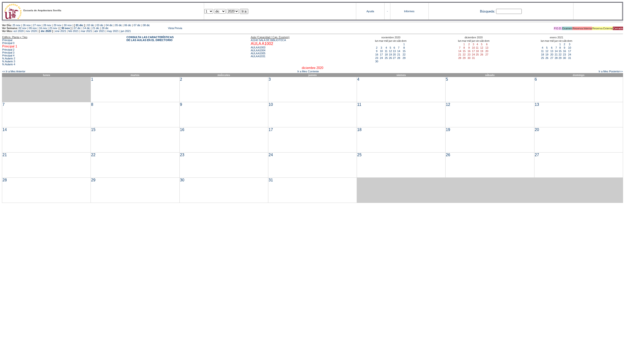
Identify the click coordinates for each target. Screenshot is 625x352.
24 (381, 57)
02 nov (23, 28)
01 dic (79, 25)
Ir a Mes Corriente (308, 71)
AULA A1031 (258, 56)
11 (386, 51)
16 (376, 54)
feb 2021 (73, 31)
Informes (409, 11)
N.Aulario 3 (8, 61)
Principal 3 (8, 52)
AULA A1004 (258, 50)
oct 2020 (18, 31)
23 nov (53, 28)
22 (404, 54)
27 (394, 57)
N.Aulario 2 (8, 58)
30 (376, 61)
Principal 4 (8, 55)
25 (386, 57)
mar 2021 (86, 31)
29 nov (57, 25)
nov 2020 (31, 31)
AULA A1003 (258, 47)
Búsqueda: (487, 11)
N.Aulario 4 (8, 64)
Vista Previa (145, 28)
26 (390, 57)
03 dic (100, 25)
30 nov (68, 25)
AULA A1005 (258, 53)
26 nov (27, 25)
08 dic (146, 25)
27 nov (37, 25)
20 (394, 54)
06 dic (127, 25)
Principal (7, 40)
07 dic (137, 25)
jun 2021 (126, 31)
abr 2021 (99, 31)
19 (390, 54)
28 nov (47, 25)
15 (404, 51)
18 (386, 54)
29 (404, 57)
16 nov (43, 28)
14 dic (86, 28)
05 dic (118, 25)
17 (381, 54)
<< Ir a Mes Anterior (13, 71)
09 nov (33, 28)
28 (398, 57)
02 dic (90, 25)
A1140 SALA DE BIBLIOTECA (268, 40)
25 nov (16, 25)
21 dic (95, 28)
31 (569, 57)
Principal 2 (8, 49)
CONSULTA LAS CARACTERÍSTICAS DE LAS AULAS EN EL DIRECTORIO (150, 39)
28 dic (105, 28)
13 (394, 51)
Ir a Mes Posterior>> (611, 71)
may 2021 (113, 31)
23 (376, 57)
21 (398, 54)
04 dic (109, 25)
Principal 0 (8, 43)
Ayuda (370, 11)
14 (398, 51)
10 (381, 51)
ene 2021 (60, 31)
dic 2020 (46, 31)
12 (390, 51)
